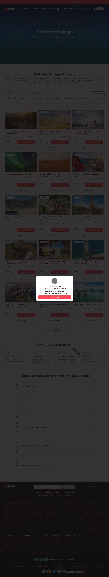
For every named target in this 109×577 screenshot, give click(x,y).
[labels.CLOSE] (70, 278)
